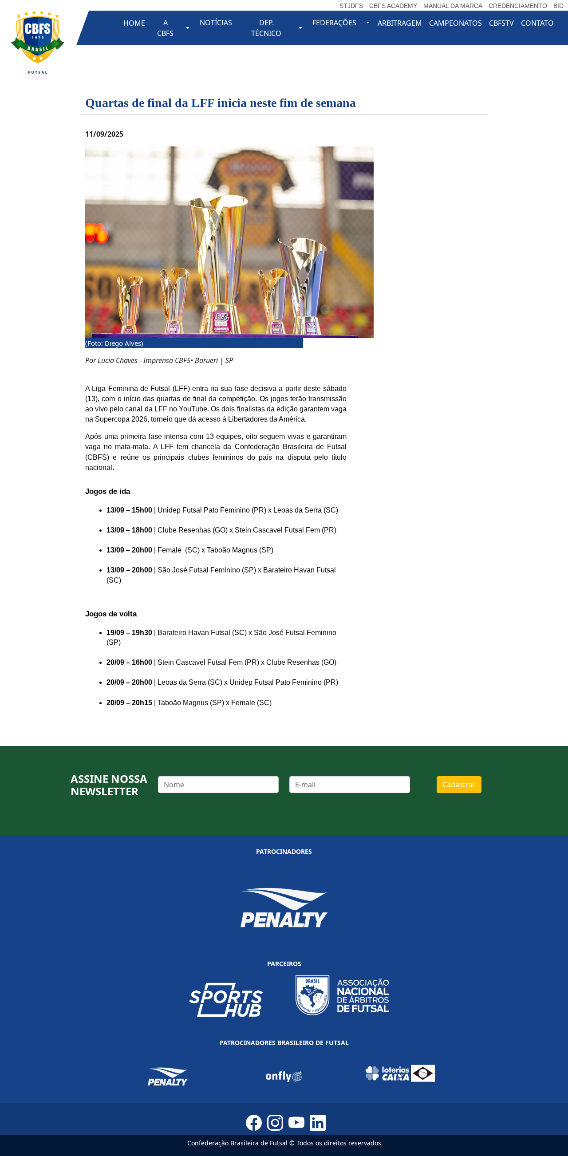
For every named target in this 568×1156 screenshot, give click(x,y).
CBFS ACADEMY (393, 5)
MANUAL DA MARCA (452, 5)
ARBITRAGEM (400, 23)
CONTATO (537, 23)
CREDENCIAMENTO (518, 5)
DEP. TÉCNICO (266, 28)
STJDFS (351, 5)
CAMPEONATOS (455, 23)
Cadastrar (459, 784)
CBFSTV (501, 23)
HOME (134, 23)
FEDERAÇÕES (334, 23)
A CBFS (165, 28)
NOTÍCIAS (216, 23)
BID (558, 5)
